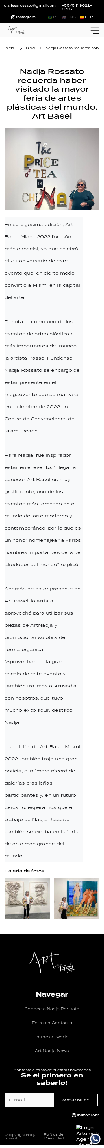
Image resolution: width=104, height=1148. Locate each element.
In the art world (51, 1036)
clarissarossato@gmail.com (30, 6)
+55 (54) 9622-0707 (77, 7)
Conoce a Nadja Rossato (52, 1008)
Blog (30, 48)
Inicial (10, 48)
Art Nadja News (52, 1050)
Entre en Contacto (52, 1022)
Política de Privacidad (54, 1136)
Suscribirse (75, 1100)
